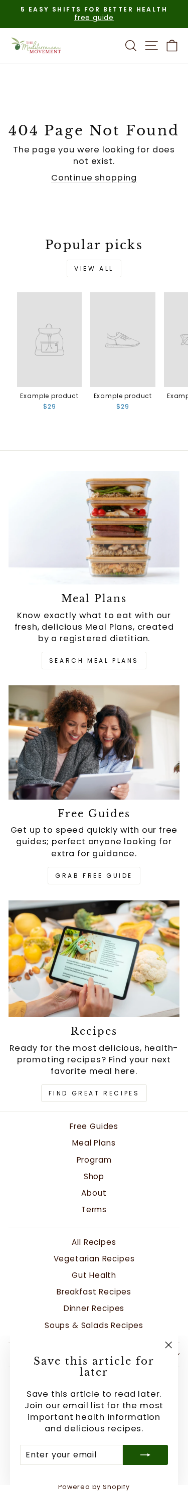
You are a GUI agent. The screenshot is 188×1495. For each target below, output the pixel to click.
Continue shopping (94, 177)
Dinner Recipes (94, 1308)
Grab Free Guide (94, 875)
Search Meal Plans (94, 660)
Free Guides (94, 1126)
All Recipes (94, 1242)
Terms (94, 1209)
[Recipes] (94, 958)
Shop (94, 1176)
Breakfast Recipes (94, 1291)
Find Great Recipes (94, 1093)
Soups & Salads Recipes (94, 1325)
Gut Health (94, 1275)
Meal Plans (93, 1143)
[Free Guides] (94, 742)
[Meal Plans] (94, 528)
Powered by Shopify (94, 1486)
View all (94, 268)
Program (94, 1160)
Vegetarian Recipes (94, 1258)
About (93, 1193)
